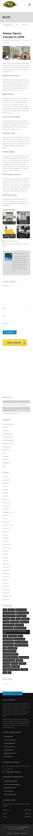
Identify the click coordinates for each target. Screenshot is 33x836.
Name (5, 308)
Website (5, 323)
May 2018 (5, 557)
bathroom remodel (21, 609)
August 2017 (6, 576)
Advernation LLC (20, 829)
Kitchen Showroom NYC (10, 794)
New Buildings (6, 450)
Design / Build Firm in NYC (10, 753)
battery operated (21, 616)
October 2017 (6, 573)
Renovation (7, 241)
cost (13, 619)
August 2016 (6, 599)
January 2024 (6, 506)
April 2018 (5, 560)
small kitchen (15, 666)
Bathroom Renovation (8, 424)
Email (5, 316)
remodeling (6, 663)
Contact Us (9, 833)
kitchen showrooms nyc (21, 645)
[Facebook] (12, 693)
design (5, 244)
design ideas (11, 244)
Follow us (7, 693)
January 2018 (6, 570)
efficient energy (15, 622)
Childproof (5, 427)
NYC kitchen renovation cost (10, 657)
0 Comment (6, 42)
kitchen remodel (8, 639)
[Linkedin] (14, 693)
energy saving (24, 622)
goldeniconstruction (9, 625)
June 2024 (5, 490)
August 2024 (6, 483)
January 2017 (6, 593)
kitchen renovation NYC (21, 642)
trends (4, 246)
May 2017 (5, 580)
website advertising (23, 827)
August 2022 (6, 515)
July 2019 (5, 531)
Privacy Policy (24, 833)
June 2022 (5, 518)
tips (9, 672)
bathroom (11, 609)
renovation (22, 663)
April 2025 (5, 477)
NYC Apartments (12, 648)
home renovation (8, 628)
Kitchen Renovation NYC (10, 788)
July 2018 (5, 551)
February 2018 (6, 567)
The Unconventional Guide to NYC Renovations (15, 405)
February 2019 (6, 544)
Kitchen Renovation (8, 443)
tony (11, 40)
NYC (5, 648)
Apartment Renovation (9, 743)
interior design (23, 244)
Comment (6, 285)
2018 (5, 609)
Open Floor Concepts (9, 660)
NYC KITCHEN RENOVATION (10, 654)
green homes (19, 625)
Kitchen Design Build (8, 437)
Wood (4, 466)
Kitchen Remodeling (8, 440)
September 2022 (7, 512)
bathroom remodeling (9, 613)
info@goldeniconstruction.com (13, 772)
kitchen (20, 636)
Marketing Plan (6, 447)
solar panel (24, 669)
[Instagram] (19, 693)
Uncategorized (13, 241)
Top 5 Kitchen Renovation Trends (11, 413)
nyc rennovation (24, 657)
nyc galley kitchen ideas (9, 651)
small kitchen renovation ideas (11, 669)
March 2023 (6, 509)
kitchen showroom (8, 645)
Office (4, 453)
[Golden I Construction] (10, 4)
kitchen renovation (8, 642)
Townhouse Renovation (10, 740)
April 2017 (5, 583)
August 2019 (6, 528)
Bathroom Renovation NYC (10, 781)
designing (17, 244)
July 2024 (5, 486)
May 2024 (5, 493)
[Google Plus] (17, 693)
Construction (6, 430)
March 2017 (6, 586)
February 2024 (6, 502)
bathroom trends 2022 (9, 616)
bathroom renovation (22, 613)
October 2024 (6, 480)
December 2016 (7, 596)
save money (7, 666)
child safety (6, 619)
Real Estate (5, 456)
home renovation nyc (20, 628)
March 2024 (6, 499)
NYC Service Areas (8, 756)
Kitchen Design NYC (9, 791)
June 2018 (5, 554)
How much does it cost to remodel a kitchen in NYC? (16, 402)
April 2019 (5, 538)
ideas (5, 636)
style (29, 244)
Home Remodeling (7, 434)
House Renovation (8, 736)
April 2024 (5, 496)
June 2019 (5, 535)
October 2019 (6, 522)
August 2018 (6, 547)
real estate (19, 660)
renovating (14, 663)
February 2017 (6, 589)
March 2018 (6, 564)
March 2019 (6, 541)
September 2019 (7, 525)
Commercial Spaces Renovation (12, 784)
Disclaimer (16, 833)
